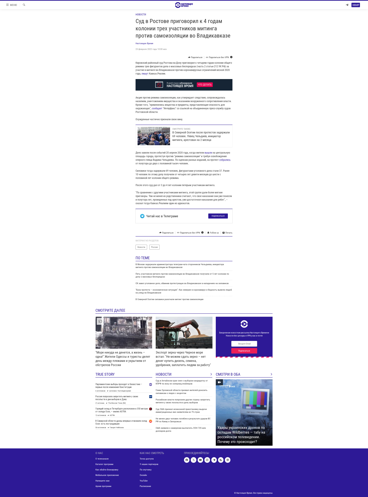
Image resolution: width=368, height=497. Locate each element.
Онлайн (143, 475)
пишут (145, 73)
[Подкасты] (227, 460)
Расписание (145, 486)
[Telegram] (347, 5)
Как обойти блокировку (106, 469)
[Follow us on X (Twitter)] (193, 460)
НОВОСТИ (163, 374)
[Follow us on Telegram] (214, 460)
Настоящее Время (144, 43)
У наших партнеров (149, 464)
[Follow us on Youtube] (200, 460)
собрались (225, 159)
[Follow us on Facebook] (186, 460)
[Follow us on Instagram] (207, 460)
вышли (208, 152)
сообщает (157, 108)
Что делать (205, 84)
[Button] (195, 57)
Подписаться (218, 216)
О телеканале (102, 458)
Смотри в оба (228, 374)
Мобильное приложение (107, 475)
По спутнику (146, 469)
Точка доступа (147, 458)
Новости (141, 14)
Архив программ (103, 486)
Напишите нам (102, 480)
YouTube (144, 480)
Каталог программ (104, 464)
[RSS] (221, 460)
